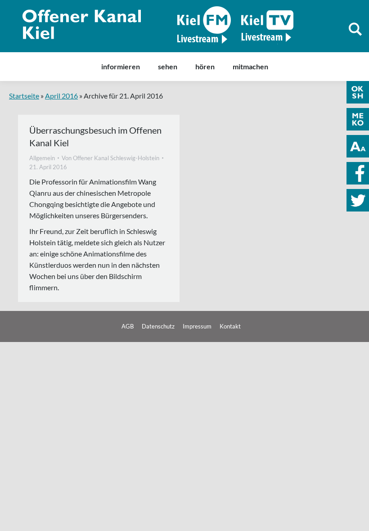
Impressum (197, 326)
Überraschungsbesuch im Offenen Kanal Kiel (95, 136)
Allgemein (42, 158)
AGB (128, 326)
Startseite (24, 95)
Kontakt (230, 326)
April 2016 (61, 95)
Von (110, 158)
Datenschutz (158, 326)
